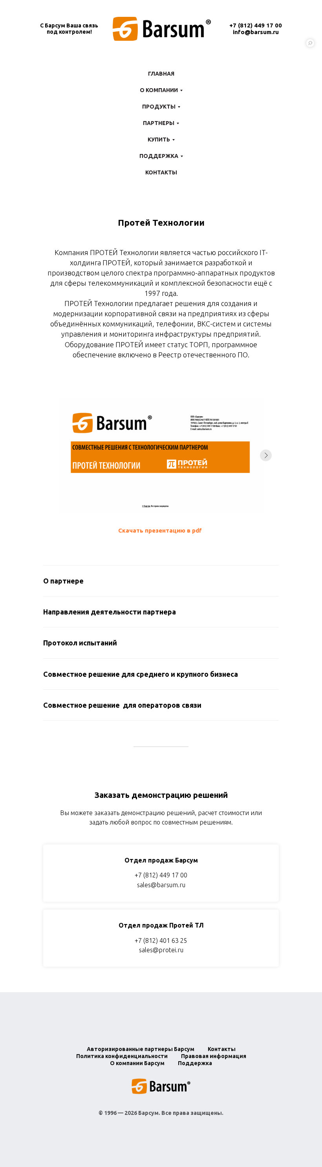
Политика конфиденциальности (122, 1056)
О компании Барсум (137, 1063)
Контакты (161, 172)
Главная (161, 74)
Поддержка (195, 1063)
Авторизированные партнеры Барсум (140, 1049)
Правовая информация (213, 1056)
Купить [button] (159, 139)
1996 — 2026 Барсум (131, 1113)
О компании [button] (159, 90)
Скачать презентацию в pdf (160, 530)
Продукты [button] (159, 106)
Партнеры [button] (158, 123)
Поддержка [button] (158, 156)
